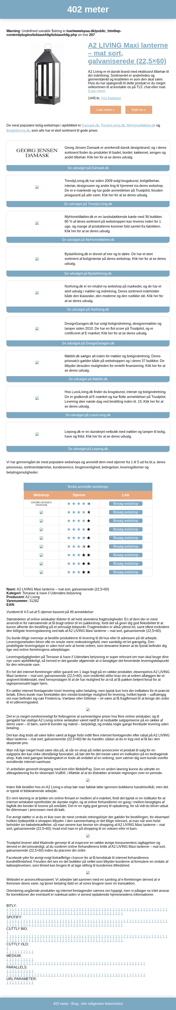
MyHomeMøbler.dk (141, 125)
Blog (74, 1004)
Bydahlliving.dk (18, 130)
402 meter (88, 9)
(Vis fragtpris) (111, 98)
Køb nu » (139, 110)
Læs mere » (106, 110)
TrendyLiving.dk (113, 125)
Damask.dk (90, 125)
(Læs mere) (96, 91)
